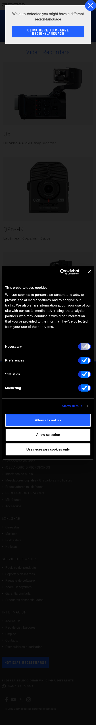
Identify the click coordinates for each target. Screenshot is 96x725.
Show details (72, 406)
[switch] (84, 360)
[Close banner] (89, 271)
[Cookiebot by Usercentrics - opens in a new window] (60, 272)
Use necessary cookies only (48, 449)
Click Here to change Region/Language (48, 32)
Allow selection (48, 435)
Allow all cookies (48, 420)
